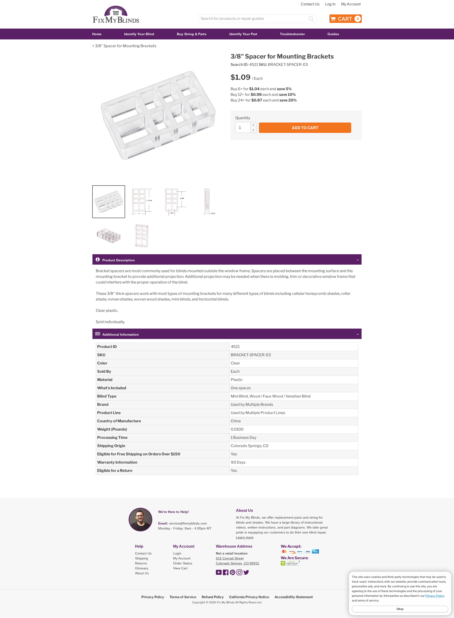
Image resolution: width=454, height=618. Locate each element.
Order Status (182, 563)
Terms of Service (183, 597)
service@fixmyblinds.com (188, 523)
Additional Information (120, 334)
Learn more (244, 537)
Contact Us (310, 4)
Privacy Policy (152, 597)
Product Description (118, 260)
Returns (141, 563)
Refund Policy (213, 597)
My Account (351, 4)
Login (177, 553)
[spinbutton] (247, 127)
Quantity (242, 118)
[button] (253, 124)
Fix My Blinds (225, 602)
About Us (142, 573)
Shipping (141, 558)
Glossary (141, 568)
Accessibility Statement (294, 597)
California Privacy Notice (249, 597)
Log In (330, 4)
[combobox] (257, 18)
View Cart (180, 568)
